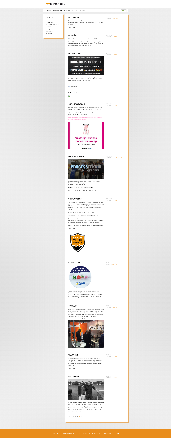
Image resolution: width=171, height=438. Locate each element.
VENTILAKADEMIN (75, 199)
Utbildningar (109, 202)
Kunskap (67, 10)
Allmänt (114, 36)
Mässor (114, 54)
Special (48, 29)
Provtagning (50, 22)
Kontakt (83, 10)
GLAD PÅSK (72, 35)
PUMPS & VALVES (74, 53)
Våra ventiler (57, 10)
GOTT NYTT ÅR (74, 263)
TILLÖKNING (73, 355)
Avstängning (50, 17)
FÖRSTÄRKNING (74, 377)
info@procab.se (108, 433)
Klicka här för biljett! (73, 93)
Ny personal (73, 17)
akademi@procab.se (98, 225)
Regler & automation (52, 24)
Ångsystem (49, 31)
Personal (115, 18)
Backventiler (50, 20)
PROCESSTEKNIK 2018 (76, 156)
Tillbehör (49, 34)
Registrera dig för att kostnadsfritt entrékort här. (80, 187)
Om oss (48, 10)
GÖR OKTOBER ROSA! (76, 104)
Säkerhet (48, 27)
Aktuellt (75, 10)
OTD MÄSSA (72, 306)
